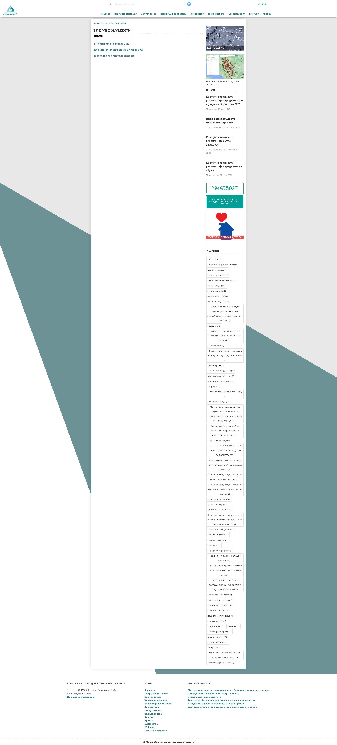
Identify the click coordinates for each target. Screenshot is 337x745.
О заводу (149, 690)
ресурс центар (100, 23)
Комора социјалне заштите (204, 696)
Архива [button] (267, 14)
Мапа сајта (151, 723)
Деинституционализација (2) (221, 280)
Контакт (254, 14)
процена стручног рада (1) (220, 600)
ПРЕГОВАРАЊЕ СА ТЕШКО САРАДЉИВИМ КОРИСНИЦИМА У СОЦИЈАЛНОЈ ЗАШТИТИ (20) (225, 585)
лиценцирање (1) (216, 365)
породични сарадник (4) (219, 550)
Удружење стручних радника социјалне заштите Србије (222, 706)
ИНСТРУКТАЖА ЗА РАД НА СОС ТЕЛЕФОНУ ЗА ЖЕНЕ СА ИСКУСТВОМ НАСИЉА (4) (225, 336)
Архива (148, 720)
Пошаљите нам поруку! (81, 696)
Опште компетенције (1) (219, 509)
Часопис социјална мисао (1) (221, 662)
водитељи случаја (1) (218, 275)
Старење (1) (233, 626)
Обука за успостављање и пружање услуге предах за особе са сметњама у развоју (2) (225, 465)
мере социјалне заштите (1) (221, 381)
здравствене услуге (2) (218, 301)
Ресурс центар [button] (216, 14)
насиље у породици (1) (219, 440)
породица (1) (214, 545)
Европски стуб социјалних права (114, 55)
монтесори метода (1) (218, 401)
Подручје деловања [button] (125, 14)
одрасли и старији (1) (218, 504)
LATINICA (262, 4)
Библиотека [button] (197, 14)
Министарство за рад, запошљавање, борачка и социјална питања (228, 690)
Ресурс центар (153, 710)
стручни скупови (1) (217, 637)
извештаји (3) (214, 326)
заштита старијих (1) (218, 296)
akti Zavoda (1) (214, 259)
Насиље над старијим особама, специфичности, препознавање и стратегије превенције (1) (225, 430)
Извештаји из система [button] (173, 14)
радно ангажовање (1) (218, 610)
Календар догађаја (155, 700)
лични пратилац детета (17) (221, 370)
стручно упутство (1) (217, 642)
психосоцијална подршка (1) (221, 605)
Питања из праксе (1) (218, 534)
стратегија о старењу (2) (219, 631)
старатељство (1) (216, 626)
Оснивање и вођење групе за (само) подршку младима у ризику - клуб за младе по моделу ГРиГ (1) (225, 519)
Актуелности (149, 14)
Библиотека (151, 706)
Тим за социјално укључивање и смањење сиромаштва (222, 700)
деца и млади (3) (216, 285)
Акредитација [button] (237, 14)
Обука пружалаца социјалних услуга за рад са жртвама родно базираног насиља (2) (225, 489)
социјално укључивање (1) (220, 616)
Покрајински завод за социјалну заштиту (213, 693)
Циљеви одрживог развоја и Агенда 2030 (118, 49)
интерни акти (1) (216, 345)
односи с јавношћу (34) (219, 499)
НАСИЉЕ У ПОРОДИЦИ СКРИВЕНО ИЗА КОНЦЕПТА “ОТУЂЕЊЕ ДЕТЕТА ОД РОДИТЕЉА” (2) (225, 450)
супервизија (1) (215, 647)
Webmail (149, 727)
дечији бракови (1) (217, 291)
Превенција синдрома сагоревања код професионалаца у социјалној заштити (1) (225, 570)
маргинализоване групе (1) (221, 376)
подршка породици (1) (218, 540)
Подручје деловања (156, 693)
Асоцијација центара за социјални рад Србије (216, 703)
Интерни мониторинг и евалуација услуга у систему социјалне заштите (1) (225, 355)
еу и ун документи (117, 23)
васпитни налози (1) (217, 270)
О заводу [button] (105, 14)
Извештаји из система (158, 703)
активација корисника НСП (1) (222, 264)
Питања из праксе (155, 730)
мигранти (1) (214, 386)
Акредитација (153, 713)
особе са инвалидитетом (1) (221, 529)
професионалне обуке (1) (220, 594)
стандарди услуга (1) (217, 621)
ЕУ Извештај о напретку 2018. (112, 43)
